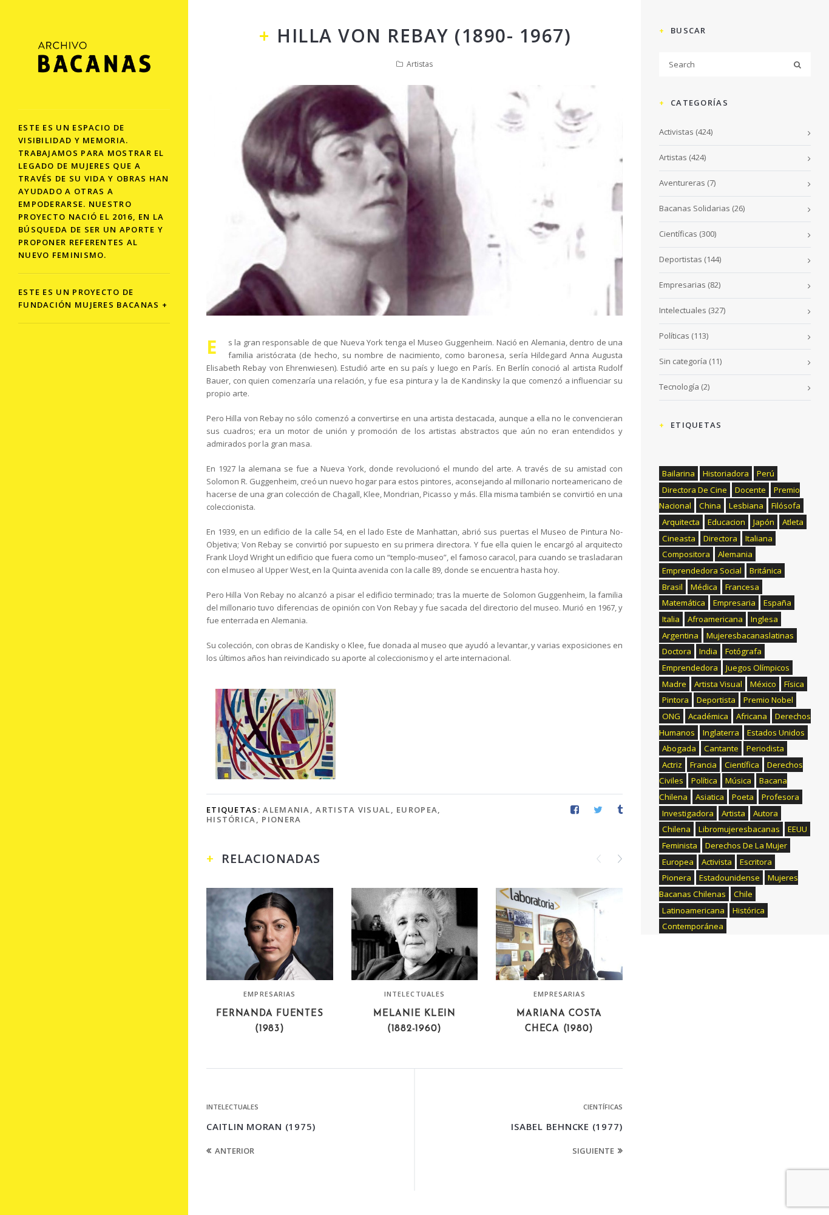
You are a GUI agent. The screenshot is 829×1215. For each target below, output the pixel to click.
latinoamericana (693, 910)
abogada (679, 748)
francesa (742, 586)
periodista (765, 748)
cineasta (678, 538)
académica (708, 716)
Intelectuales (414, 993)
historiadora (726, 473)
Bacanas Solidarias (694, 208)
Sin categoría (683, 361)
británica (765, 570)
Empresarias (269, 993)
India (708, 651)
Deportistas (680, 259)
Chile (743, 893)
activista (717, 861)
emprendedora (690, 667)
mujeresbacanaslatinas (750, 635)
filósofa (785, 505)
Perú (765, 473)
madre (674, 684)
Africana (751, 716)
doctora (676, 651)
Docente (750, 489)
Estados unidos (776, 732)
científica (742, 764)
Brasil (672, 586)
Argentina (680, 635)
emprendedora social (702, 570)
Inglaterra (721, 732)
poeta (743, 796)
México (763, 684)
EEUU (797, 829)
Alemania (286, 809)
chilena (676, 829)
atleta (793, 521)
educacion (726, 521)
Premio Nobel (768, 699)
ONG (671, 716)
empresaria (734, 602)
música (738, 780)
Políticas (674, 335)
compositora (686, 554)
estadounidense (729, 877)
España (777, 602)
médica (704, 586)
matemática (683, 602)
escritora (756, 861)
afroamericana (715, 619)
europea (417, 809)
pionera (281, 819)
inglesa (764, 619)
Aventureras (682, 182)
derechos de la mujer (746, 845)
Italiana (759, 538)
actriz (672, 764)
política (704, 780)
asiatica (709, 796)
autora (765, 813)
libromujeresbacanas (739, 829)
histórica (231, 819)
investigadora (688, 813)
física (794, 684)
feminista (679, 845)
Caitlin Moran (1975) (261, 1126)
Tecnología (679, 386)
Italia (671, 619)
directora (720, 538)
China (710, 505)
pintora (675, 699)
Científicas (603, 1106)
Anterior (234, 1150)
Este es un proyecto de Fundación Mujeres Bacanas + (92, 298)
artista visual (353, 809)
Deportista (716, 699)
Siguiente (593, 1150)
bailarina (678, 473)
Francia (703, 764)
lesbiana (746, 505)
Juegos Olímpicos (758, 667)
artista (733, 813)
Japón (763, 521)
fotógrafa (743, 651)
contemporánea (692, 926)
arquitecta (681, 521)
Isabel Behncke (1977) (567, 1126)
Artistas (420, 64)
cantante (721, 748)
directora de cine (694, 489)
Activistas (676, 131)
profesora (780, 796)
